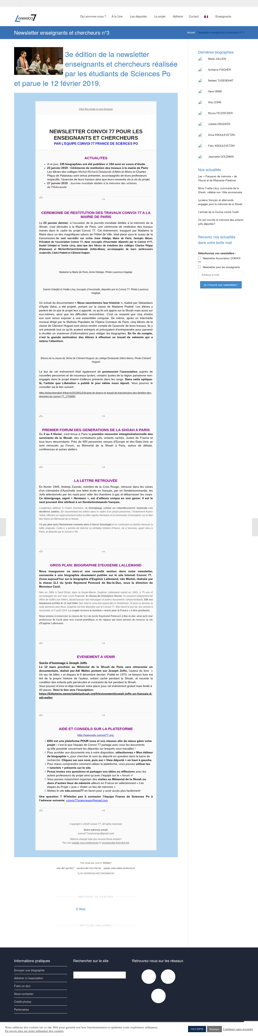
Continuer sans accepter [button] (238, 1029)
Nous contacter (23, 994)
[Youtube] (24, 3)
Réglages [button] (214, 1029)
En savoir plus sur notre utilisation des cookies (34, 1031)
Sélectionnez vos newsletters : (217, 253)
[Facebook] (17, 3)
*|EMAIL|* (107, 863)
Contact (194, 16)
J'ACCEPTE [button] (197, 1029)
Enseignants (223, 16)
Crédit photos (22, 1002)
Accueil (191, 32)
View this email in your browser (96, 109)
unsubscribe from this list (115, 842)
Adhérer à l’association (28, 978)
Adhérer (178, 16)
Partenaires (21, 1009)
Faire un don (22, 986)
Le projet (160, 16)
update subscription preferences (119, 868)
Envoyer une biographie (29, 970)
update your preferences (85, 842)
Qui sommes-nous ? (93, 16)
